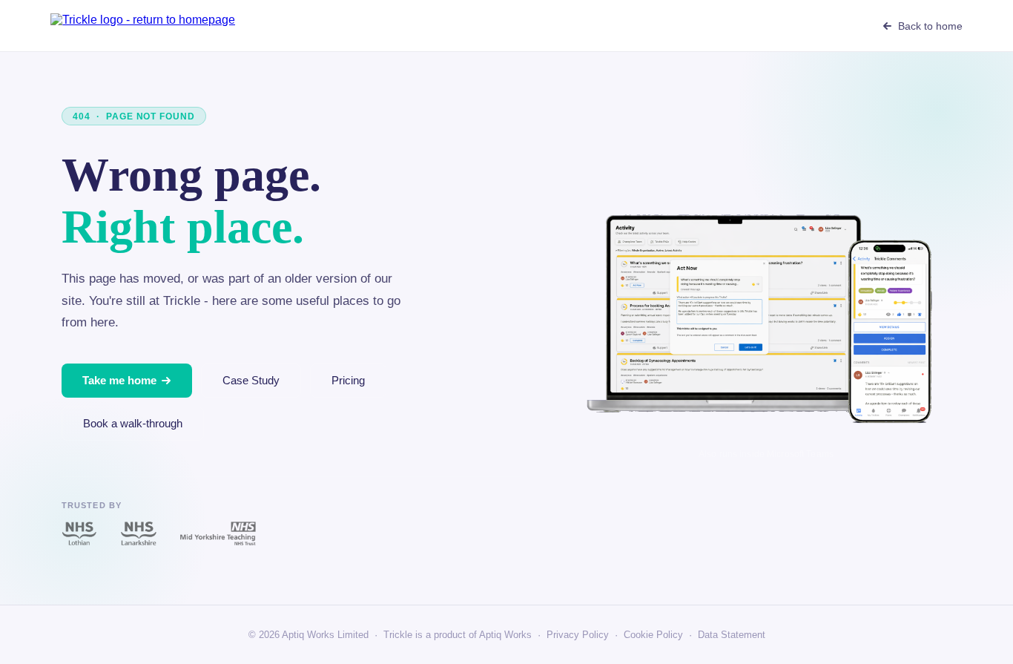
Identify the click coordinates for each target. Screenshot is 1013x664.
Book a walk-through (132, 423)
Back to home (930, 26)
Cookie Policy (653, 634)
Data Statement (731, 634)
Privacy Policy (578, 634)
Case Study (251, 380)
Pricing (348, 380)
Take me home (119, 380)
